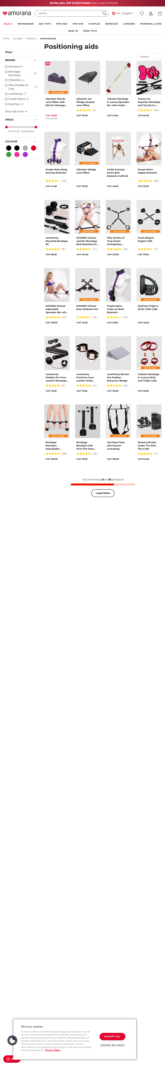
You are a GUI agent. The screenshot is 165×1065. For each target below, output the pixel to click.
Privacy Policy (53, 1050)
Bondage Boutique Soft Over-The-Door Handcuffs (85, 445)
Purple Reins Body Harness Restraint (56, 171)
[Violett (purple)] (25, 154)
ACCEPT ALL (112, 1036)
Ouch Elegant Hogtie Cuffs (146, 239)
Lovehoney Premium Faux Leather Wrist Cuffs (85, 377)
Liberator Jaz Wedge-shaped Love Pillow (85, 102)
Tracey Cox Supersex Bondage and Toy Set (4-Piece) (149, 102)
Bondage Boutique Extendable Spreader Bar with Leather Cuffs (56, 445)
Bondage (17, 38)
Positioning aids (48, 38)
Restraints (31, 38)
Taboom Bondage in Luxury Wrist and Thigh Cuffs (148, 377)
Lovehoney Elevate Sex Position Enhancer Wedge (118, 377)
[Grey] (25, 148)
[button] (12, 1040)
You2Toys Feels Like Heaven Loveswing (116, 445)
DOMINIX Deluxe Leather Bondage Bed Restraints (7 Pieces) (86, 241)
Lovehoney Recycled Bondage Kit (57, 241)
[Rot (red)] (33, 148)
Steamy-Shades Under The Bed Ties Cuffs (147, 445)
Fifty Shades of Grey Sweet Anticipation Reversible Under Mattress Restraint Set (117, 241)
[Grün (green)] (8, 154)
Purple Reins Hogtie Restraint (147, 171)
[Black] (8, 148)
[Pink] (16, 154)
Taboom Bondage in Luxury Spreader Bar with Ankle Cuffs (118, 102)
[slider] (6, 127)
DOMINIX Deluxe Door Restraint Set (87, 307)
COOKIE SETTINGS (112, 1045)
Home (6, 38)
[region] (75, 1039)
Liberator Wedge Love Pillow (86, 171)
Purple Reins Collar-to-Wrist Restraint (115, 309)
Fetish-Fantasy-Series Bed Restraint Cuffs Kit (117, 172)
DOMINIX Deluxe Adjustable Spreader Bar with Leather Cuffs (56, 309)
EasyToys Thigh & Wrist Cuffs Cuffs (148, 307)
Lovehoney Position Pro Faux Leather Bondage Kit (56, 377)
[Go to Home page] (17, 13)
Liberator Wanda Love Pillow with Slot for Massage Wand (55, 102)
